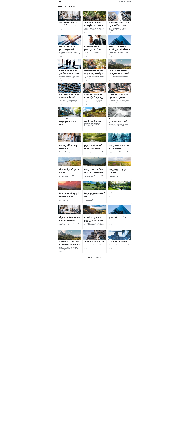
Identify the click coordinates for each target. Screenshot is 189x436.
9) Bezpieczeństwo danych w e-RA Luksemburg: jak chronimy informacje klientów (118, 217)
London (59, 1)
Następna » (98, 257)
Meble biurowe (112, 192)
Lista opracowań (122, 1)
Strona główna (129, 1)
